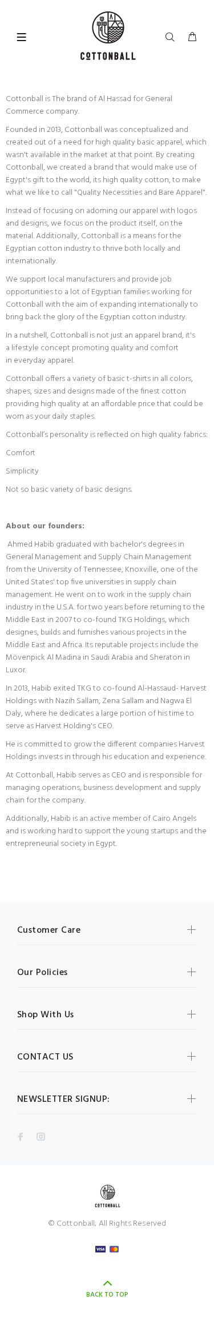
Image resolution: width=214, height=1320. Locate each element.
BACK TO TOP (107, 1295)
